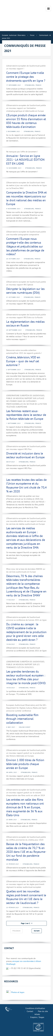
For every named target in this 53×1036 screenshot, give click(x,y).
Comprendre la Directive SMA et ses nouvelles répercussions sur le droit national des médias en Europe (26, 198)
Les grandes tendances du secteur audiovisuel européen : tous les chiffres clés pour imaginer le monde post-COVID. (26, 677)
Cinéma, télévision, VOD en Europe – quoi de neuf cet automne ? (23, 361)
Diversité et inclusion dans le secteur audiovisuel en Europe (25, 455)
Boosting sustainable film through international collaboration (22, 719)
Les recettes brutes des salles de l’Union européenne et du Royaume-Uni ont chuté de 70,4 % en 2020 (26, 485)
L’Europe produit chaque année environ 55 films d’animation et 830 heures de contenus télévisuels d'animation (26, 121)
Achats (37, 1014)
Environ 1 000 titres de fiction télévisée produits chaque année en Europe (25, 764)
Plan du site (43, 1011)
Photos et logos (17, 992)
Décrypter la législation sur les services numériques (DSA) (25, 291)
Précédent (16, 931)
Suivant (37, 931)
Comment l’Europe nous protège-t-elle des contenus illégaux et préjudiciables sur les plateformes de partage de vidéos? (25, 246)
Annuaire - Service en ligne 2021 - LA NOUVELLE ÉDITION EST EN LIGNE (25, 159)
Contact (30, 1011)
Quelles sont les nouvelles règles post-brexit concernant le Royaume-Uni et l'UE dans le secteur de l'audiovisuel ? (26, 897)
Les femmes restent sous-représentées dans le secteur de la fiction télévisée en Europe (26, 415)
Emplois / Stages (37, 1017)
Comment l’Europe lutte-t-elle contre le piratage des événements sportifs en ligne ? (25, 76)
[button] (26, 923)
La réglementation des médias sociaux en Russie (25, 323)
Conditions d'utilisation (35, 1008)
